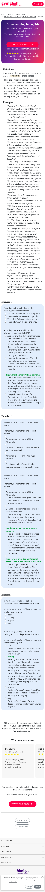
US (32, 76)
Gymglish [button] (5, 846)
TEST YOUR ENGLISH (23, 44)
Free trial (38, 4)
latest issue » (22, 826)
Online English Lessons (17, 14)
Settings (29, 887)
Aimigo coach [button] (6, 852)
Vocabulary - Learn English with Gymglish (20, 17)
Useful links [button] (6, 863)
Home (3, 14)
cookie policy (13, 882)
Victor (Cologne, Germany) (14, 752)
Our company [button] (6, 841)
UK (26, 76)
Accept (37, 887)
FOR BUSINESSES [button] (7, 857)
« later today (22, 820)
